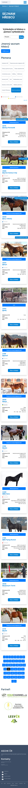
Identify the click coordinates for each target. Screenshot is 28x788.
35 (12, 677)
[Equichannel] (14, 696)
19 (20, 665)
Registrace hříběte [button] (22, 119)
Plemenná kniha (8, 783)
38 (23, 677)
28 (8, 673)
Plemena (13, 783)
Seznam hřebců (14, 6)
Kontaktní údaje (20, 783)
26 (23, 669)
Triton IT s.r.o (16, 785)
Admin (24, 783)
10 (13, 661)
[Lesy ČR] (14, 720)
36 (16, 677)
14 (3, 665)
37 (19, 677)
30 (16, 673)
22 (8, 669)
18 (17, 665)
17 (13, 665)
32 (23, 673)
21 (5, 669)
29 (12, 673)
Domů (1, 783)
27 (5, 673)
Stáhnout (5, 51)
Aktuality (5, 783)
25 (19, 669)
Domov (4, 6)
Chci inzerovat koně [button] (21, 237)
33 (5, 677)
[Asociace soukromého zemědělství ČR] (14, 707)
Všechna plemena (16, 90)
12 (19, 661)
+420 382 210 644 (6, 771)
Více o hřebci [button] (14, 142)
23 (12, 669)
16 (10, 665)
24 (15, 669)
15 (7, 665)
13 (23, 661)
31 (19, 673)
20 (24, 665)
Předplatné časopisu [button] (21, 198)
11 (16, 661)
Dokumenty (16, 783)
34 (8, 677)
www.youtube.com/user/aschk (7, 778)
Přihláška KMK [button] (23, 158)
